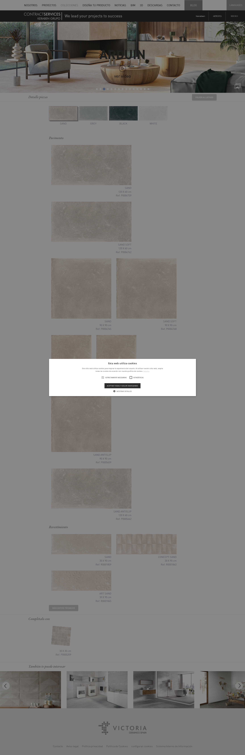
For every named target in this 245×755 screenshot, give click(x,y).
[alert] (122, 377)
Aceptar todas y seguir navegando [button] (122, 386)
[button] (122, 377)
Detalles (146, 371)
